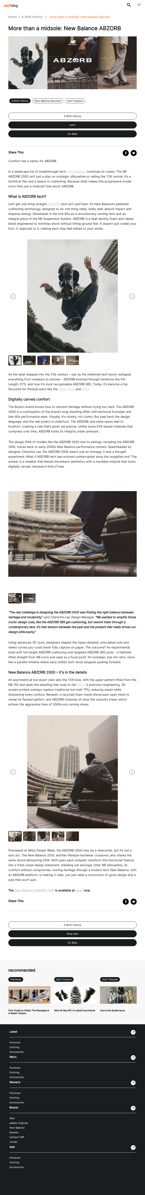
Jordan (13, 1141)
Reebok (13, 1132)
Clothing (14, 1047)
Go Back (72, 133)
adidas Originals (18, 1123)
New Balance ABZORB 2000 (34, 890)
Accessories (16, 1051)
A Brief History (32, 17)
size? (72, 125)
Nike (12, 1118)
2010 (85, 389)
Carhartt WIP (16, 1137)
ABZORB (54, 204)
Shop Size (72, 933)
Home (12, 17)
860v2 (81, 685)
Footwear (15, 979)
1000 (70, 389)
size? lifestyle (110, 979)
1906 (62, 389)
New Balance (76, 171)
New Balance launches (48, 100)
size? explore (75, 100)
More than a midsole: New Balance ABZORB (79, 17)
